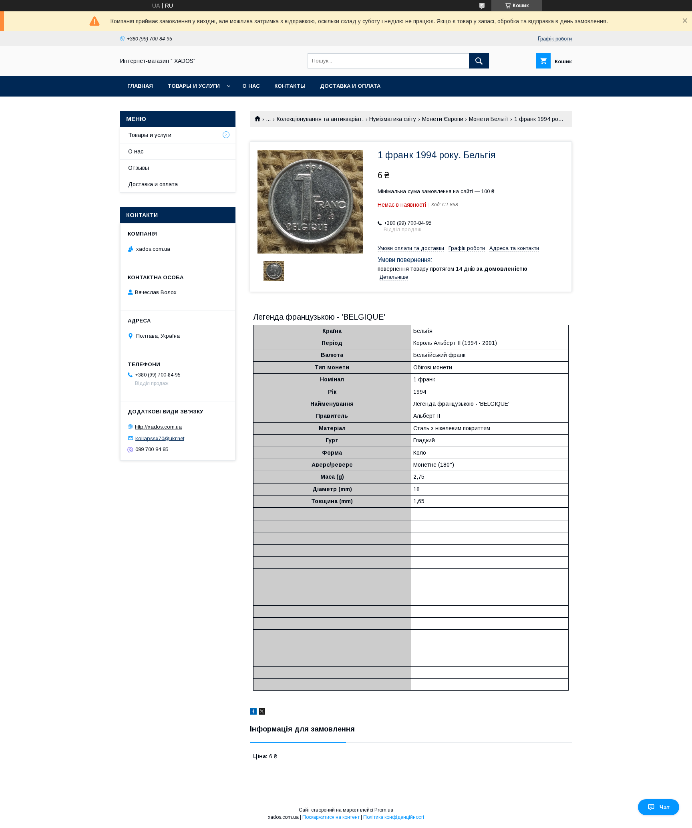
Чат (665, 807)
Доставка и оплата (350, 86)
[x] (262, 712)
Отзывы (138, 168)
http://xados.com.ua (158, 427)
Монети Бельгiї (488, 119)
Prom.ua (383, 810)
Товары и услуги (193, 86)
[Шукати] (479, 60)
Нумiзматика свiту (392, 119)
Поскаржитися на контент (331, 817)
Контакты (290, 86)
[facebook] (253, 712)
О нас (251, 86)
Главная (140, 86)
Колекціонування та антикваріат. (320, 119)
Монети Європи (442, 119)
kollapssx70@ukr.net (159, 438)
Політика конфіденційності (393, 817)
